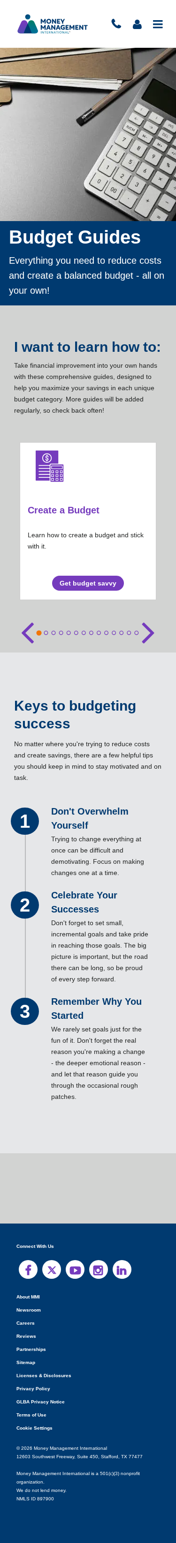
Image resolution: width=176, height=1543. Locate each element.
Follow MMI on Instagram (98, 1269)
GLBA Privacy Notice (39, 1402)
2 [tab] (46, 633)
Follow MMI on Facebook (28, 1269)
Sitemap (25, 1362)
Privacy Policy (32, 1389)
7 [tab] (84, 633)
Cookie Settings (34, 1428)
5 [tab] (69, 633)
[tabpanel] (88, 521)
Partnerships (30, 1349)
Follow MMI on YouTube (75, 1269)
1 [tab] (38, 632)
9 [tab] (99, 633)
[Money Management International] (53, 24)
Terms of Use (30, 1415)
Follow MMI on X (51, 1269)
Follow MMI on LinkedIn (122, 1269)
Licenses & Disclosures (40, 1375)
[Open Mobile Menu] (158, 24)
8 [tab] (91, 633)
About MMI (28, 1297)
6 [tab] (76, 633)
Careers (24, 1323)
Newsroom (28, 1310)
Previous (27, 631)
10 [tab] (106, 633)
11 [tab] (114, 633)
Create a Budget (63, 510)
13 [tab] (129, 633)
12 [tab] (121, 633)
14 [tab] (136, 633)
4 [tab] (61, 633)
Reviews (25, 1336)
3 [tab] (54, 633)
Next (148, 631)
